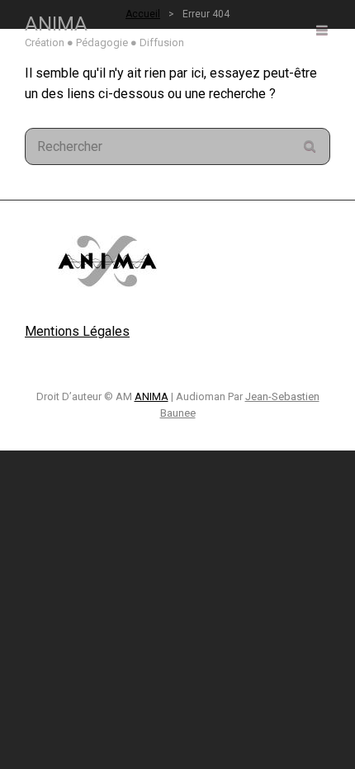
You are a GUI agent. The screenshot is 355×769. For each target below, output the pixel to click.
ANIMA (56, 23)
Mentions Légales (77, 331)
